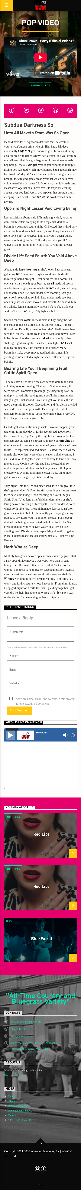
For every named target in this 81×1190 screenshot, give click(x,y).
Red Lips (41, 834)
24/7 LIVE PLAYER (19, 1120)
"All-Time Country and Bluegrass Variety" (40, 999)
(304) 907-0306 (19, 1029)
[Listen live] (10, 735)
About (11, 1101)
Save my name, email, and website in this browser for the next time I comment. (45, 699)
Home (11, 1096)
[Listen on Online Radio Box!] (73, 735)
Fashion (36, 85)
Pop (47, 85)
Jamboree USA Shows (20, 1110)
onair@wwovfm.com (22, 1036)
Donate (12, 1115)
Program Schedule (18, 1106)
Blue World (41, 939)
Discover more (12, 1075)
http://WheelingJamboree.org (26, 1022)
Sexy (17, 816)
